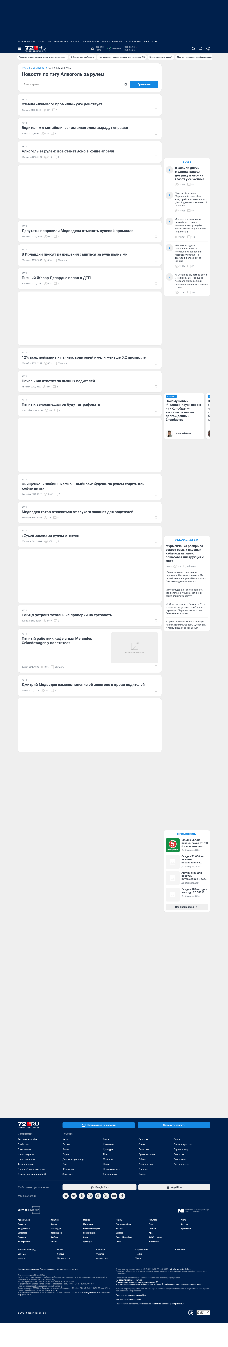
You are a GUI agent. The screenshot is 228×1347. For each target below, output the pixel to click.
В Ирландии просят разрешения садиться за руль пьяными (74, 254)
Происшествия (147, 1154)
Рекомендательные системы (128, 1299)
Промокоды (44, 41)
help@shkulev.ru (24, 1295)
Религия (143, 1169)
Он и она (143, 1139)
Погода (74, 41)
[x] (106, 1196)
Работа (142, 1159)
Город (66, 1154)
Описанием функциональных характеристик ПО (137, 1282)
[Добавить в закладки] (156, 110)
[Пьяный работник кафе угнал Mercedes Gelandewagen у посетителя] (134, 647)
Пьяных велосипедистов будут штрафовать (61, 404)
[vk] (74, 1196)
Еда (65, 1164)
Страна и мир (181, 1149)
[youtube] (114, 1196)
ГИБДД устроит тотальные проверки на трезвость (67, 615)
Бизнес (66, 1144)
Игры (146, 41)
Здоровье (68, 1174)
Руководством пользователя (129, 1280)
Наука (106, 1164)
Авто (65, 1139)
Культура (108, 1149)
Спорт (177, 1139)
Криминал (108, 1144)
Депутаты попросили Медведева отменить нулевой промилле (77, 231)
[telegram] (66, 1196)
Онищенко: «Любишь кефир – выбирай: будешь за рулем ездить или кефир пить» (83, 486)
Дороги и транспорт (73, 1159)
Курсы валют (133, 41)
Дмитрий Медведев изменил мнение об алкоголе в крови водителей (83, 684)
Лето (105, 1154)
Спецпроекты (181, 1164)
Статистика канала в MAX (32, 1174)
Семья (142, 1174)
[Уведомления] (201, 48)
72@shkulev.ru (51, 1290)
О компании (24, 1149)
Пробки (115, 48)
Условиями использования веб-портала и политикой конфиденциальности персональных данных (159, 1284)
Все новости (40, 68)
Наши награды (26, 1154)
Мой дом (108, 1159)
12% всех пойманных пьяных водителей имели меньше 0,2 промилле (84, 357)
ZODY (154, 41)
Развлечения (146, 1164)
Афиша (106, 41)
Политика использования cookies (131, 1295)
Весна (66, 1149)
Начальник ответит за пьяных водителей (58, 381)
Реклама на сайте (27, 1139)
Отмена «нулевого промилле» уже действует (62, 104)
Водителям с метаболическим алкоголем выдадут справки (75, 128)
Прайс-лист (24, 1144)
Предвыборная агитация (31, 1169)
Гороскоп (117, 41)
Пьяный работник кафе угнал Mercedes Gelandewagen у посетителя (57, 640)
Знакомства (61, 41)
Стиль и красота (183, 1144)
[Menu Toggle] (19, 48)
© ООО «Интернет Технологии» (32, 1313)
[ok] (82, 1196)
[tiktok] (122, 1196)
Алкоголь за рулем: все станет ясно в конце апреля (68, 151)
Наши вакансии (26, 1159)
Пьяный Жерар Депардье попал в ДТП (56, 278)
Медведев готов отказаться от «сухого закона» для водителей (77, 512)
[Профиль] (208, 48)
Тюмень (26, 68)
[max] (98, 1196)
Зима (106, 1139)
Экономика (180, 1159)
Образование (110, 1174)
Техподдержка (26, 1164)
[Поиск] (193, 48)
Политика (144, 1149)
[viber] (90, 1196)
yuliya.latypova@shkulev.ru (180, 1269)
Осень (142, 1144)
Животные (68, 1169)
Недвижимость (27, 41)
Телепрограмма (90, 41)
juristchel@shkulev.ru (89, 1292)
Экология (179, 1154)
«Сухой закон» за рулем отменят (51, 535)
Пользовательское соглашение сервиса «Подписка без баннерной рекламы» (150, 1304)
